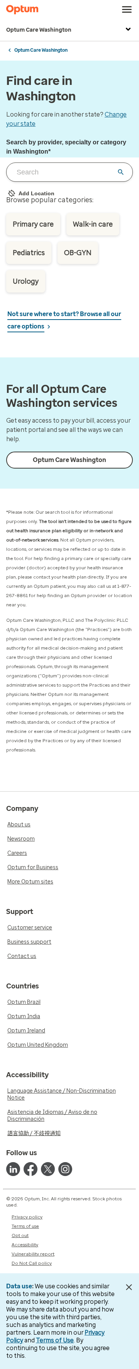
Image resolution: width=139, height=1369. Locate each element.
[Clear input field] (121, 172)
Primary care (33, 224)
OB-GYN (78, 253)
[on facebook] (30, 1169)
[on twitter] (48, 1169)
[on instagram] (65, 1169)
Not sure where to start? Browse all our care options (64, 320)
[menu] (127, 10)
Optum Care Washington (38, 30)
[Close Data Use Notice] (129, 1287)
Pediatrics (29, 253)
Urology (26, 281)
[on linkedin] (13, 1169)
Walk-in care (93, 224)
